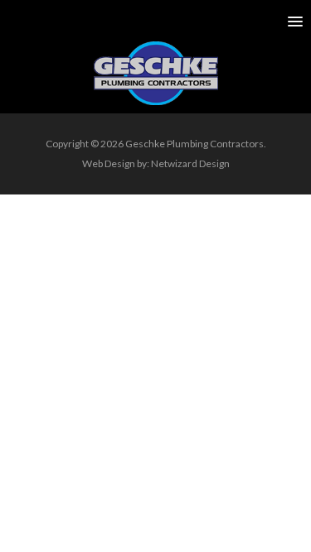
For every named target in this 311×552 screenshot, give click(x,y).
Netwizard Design (190, 163)
